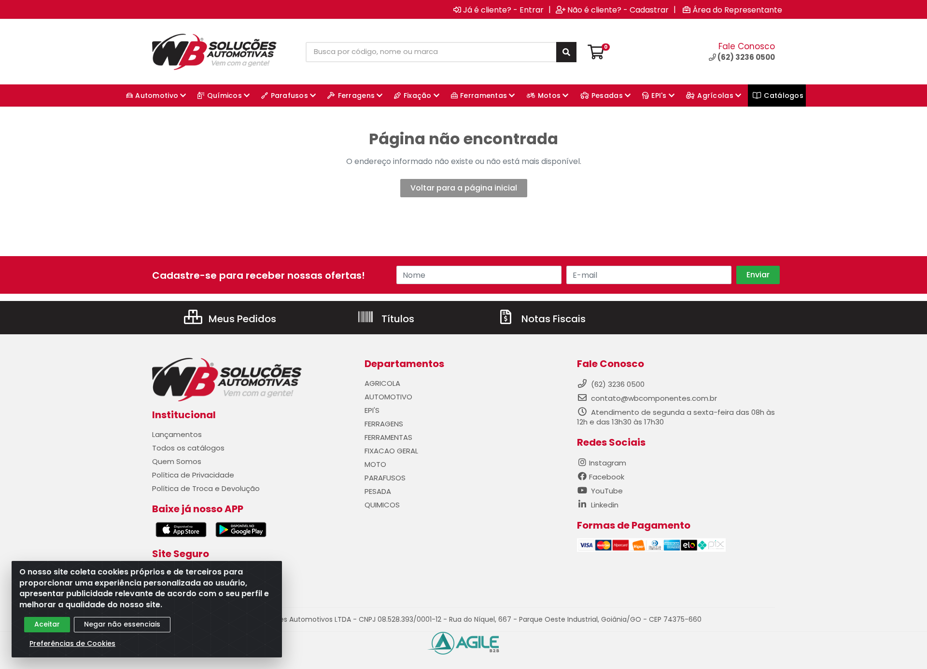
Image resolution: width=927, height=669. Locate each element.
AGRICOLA (382, 383)
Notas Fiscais (552, 319)
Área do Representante (737, 10)
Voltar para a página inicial (463, 187)
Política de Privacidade (193, 475)
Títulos (396, 319)
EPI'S (372, 410)
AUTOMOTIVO (388, 397)
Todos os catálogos (188, 448)
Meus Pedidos (241, 319)
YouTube (606, 491)
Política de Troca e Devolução (206, 488)
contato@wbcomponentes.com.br (654, 398)
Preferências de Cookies (72, 643)
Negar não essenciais (122, 624)
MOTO (375, 464)
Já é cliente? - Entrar (503, 10)
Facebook (606, 477)
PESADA (378, 491)
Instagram (607, 463)
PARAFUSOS (385, 478)
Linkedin (603, 505)
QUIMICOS (382, 505)
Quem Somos (176, 461)
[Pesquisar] (566, 52)
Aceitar (47, 624)
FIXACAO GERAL (391, 451)
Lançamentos (177, 434)
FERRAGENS (384, 424)
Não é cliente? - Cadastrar (618, 10)
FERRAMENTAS (388, 437)
